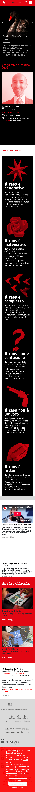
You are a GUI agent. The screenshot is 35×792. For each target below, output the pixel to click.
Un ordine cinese (11, 115)
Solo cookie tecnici (17, 787)
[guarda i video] (8, 537)
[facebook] (2, 742)
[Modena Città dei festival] (16, 743)
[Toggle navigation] (30, 2)
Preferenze (17, 780)
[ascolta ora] (7, 576)
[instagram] (11, 742)
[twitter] (7, 742)
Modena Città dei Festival (14, 673)
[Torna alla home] (11, 3)
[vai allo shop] (7, 620)
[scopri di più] (7, 695)
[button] (3, 90)
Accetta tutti (17, 784)
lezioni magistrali (8, 110)
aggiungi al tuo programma (9, 122)
